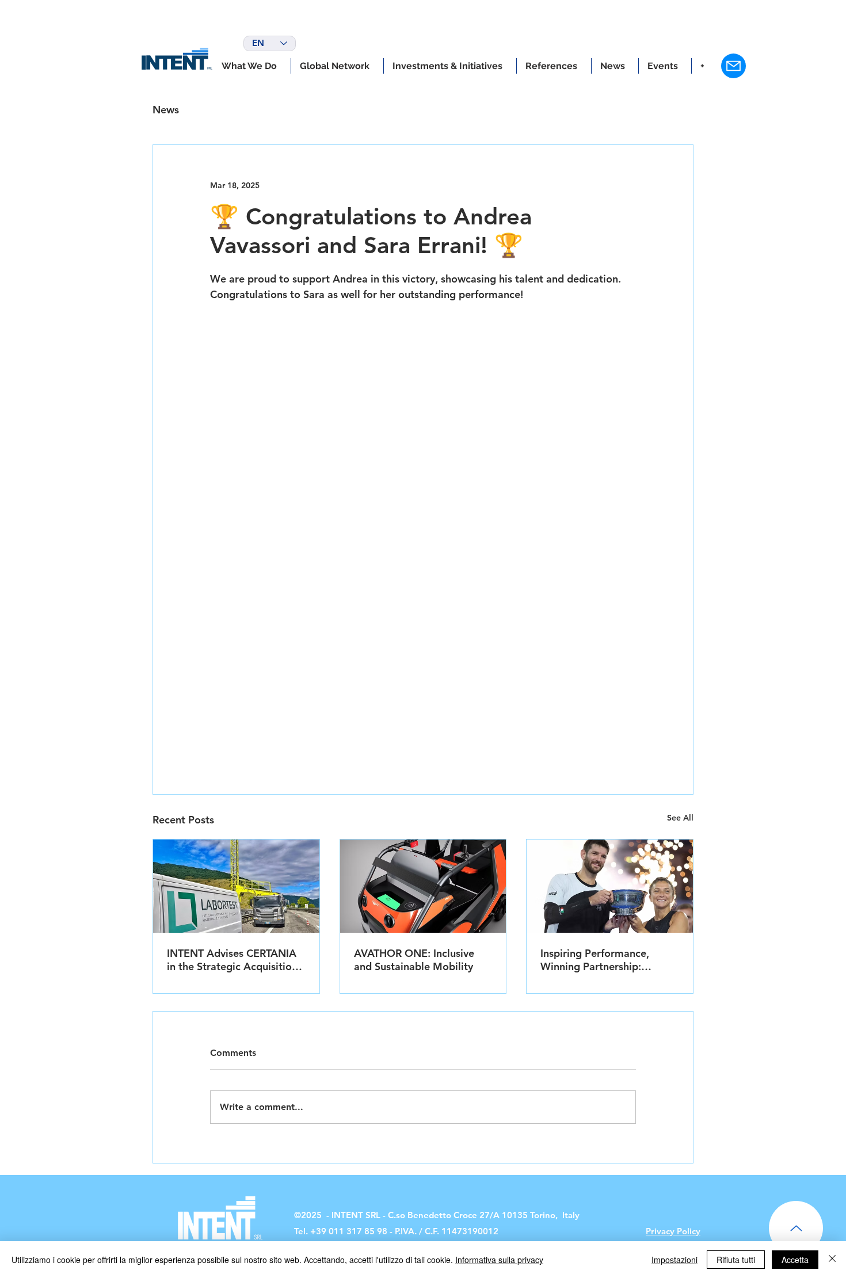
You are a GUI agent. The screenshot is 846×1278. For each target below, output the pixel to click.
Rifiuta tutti (736, 1259)
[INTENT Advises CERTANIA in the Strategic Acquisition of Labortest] (236, 886)
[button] (450, 66)
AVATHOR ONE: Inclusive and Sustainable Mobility (414, 960)
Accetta (795, 1259)
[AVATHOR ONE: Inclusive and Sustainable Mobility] (423, 886)
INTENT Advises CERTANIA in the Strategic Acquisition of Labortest (232, 960)
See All (680, 817)
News (166, 109)
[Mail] (733, 66)
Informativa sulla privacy (499, 1259)
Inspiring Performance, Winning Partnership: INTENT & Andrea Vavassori (607, 960)
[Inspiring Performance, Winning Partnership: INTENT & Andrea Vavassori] (610, 886)
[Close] (832, 1259)
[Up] (796, 1228)
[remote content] (423, 517)
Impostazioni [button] (674, 1259)
